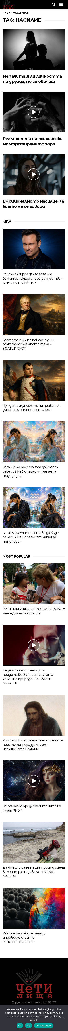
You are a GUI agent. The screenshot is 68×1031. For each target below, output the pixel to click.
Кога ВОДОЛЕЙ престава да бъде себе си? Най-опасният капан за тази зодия (31, 537)
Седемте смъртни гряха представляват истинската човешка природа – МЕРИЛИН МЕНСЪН (28, 676)
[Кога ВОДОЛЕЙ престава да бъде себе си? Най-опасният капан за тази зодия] (34, 507)
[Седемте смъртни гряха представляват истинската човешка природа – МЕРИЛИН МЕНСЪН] (34, 645)
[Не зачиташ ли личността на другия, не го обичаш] (34, 49)
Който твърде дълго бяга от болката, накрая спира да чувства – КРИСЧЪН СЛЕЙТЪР (33, 278)
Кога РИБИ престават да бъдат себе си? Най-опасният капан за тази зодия (30, 471)
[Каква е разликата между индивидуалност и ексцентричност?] (34, 908)
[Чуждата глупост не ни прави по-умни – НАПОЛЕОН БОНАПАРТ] (34, 380)
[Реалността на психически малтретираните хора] (34, 112)
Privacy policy (44, 1025)
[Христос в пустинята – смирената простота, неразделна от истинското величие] (34, 715)
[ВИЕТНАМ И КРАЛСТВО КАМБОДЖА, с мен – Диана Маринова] (34, 583)
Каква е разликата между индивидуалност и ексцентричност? (24, 937)
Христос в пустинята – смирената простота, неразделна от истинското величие (33, 744)
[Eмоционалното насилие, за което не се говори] (34, 174)
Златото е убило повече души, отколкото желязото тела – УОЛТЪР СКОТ (28, 344)
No (28, 1025)
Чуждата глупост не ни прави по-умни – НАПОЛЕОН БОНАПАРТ (31, 408)
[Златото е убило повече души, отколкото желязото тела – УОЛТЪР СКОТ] (34, 314)
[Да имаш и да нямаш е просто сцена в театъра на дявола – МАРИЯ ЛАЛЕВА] (34, 842)
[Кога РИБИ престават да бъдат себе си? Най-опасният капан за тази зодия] (34, 441)
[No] (63, 1018)
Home (6, 13)
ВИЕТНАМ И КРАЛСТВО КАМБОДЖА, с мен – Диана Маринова (34, 611)
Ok (20, 1025)
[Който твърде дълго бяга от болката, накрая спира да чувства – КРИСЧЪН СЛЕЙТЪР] (34, 249)
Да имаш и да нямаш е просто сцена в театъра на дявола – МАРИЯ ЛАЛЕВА (34, 871)
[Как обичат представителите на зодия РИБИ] (34, 780)
